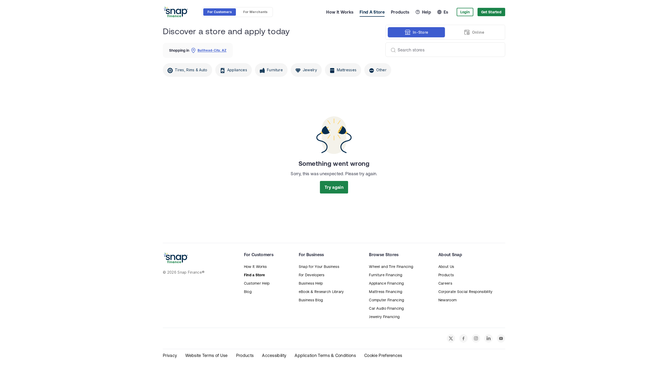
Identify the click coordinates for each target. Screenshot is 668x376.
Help (426, 12)
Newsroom (447, 300)
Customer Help (257, 283)
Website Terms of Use (206, 355)
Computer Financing (386, 300)
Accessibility (274, 355)
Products (400, 12)
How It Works (339, 12)
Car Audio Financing (386, 308)
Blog (248, 292)
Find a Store (254, 275)
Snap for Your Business (319, 267)
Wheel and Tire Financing (391, 267)
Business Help (311, 283)
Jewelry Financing (384, 317)
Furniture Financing (385, 275)
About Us (446, 267)
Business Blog (311, 300)
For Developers (312, 275)
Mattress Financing (385, 292)
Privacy (170, 355)
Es (446, 12)
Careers (445, 283)
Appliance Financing (386, 283)
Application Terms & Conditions (325, 355)
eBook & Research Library (321, 292)
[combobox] (443, 49)
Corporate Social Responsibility (465, 292)
